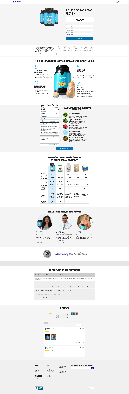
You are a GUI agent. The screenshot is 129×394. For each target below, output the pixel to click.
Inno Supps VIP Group (62, 372)
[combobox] (91, 388)
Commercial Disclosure (51, 377)
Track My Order (49, 369)
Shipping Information (50, 370)
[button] (81, 342)
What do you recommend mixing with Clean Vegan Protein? (50, 283)
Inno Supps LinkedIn (62, 370)
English (91, 388)
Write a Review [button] (81, 320)
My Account (49, 367)
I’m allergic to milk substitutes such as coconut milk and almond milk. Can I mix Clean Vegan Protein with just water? (64, 286)
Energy (36, 371)
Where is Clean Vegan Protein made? (44, 297)
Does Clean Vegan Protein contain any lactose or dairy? (49, 274)
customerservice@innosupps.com (63, 254)
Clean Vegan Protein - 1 (69, 24)
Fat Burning (37, 370)
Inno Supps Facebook (62, 371)
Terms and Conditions (50, 371)
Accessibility (49, 375)
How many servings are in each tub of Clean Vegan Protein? (50, 294)
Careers (36, 379)
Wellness (36, 372)
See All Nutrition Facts (64, 148)
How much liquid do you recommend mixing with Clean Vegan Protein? (53, 290)
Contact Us (49, 374)
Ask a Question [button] (72, 320)
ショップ (36, 2)
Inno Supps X (61, 367)
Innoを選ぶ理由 (43, 2)
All (35, 367)
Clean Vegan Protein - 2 (69, 28)
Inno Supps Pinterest (62, 368)
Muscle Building (37, 369)
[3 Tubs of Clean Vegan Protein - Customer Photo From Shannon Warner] (72, 314)
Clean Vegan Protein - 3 (69, 32)
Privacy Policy (49, 376)
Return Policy (49, 372)
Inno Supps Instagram (62, 366)
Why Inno (36, 378)
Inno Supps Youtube (62, 373)
